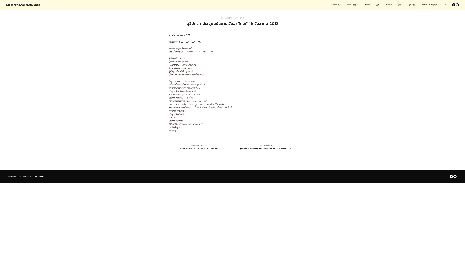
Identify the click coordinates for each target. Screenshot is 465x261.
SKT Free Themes (36, 176)
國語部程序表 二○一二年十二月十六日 (185, 41)
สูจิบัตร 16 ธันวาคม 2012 (179, 34)
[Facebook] (453, 4)
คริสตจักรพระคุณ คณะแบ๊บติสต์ (18, 5)
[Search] (446, 4)
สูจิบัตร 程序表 (239, 18)
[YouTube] (457, 4)
